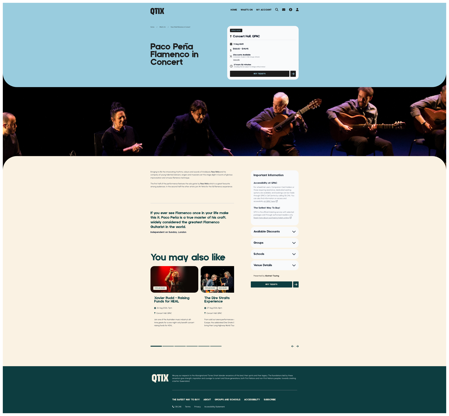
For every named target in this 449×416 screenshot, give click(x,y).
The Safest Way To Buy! (186, 399)
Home (234, 9)
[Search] (276, 9)
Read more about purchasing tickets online (271, 218)
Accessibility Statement (214, 406)
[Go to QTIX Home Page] (157, 11)
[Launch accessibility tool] (290, 10)
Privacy (197, 406)
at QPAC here (269, 201)
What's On (247, 9)
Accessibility (252, 399)
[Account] (297, 10)
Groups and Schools (227, 399)
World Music (236, 30)
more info (236, 60)
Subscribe (270, 399)
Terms (188, 406)
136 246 (287, 195)
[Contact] (283, 10)
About (207, 399)
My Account (264, 9)
